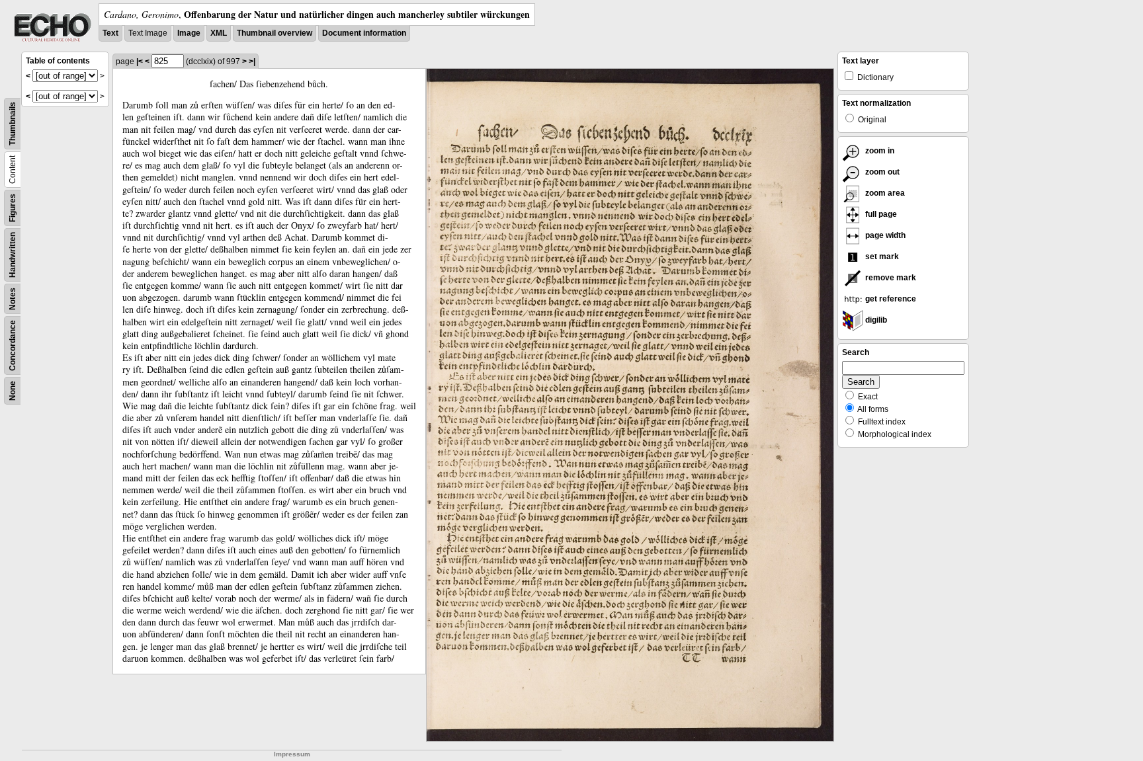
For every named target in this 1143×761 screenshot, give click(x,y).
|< (139, 61)
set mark (881, 256)
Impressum (292, 754)
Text (110, 33)
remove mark (889, 277)
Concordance (12, 345)
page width (884, 235)
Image (188, 33)
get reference (889, 298)
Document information (364, 33)
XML (218, 33)
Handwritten (12, 255)
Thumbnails (12, 123)
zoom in (878, 150)
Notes (12, 299)
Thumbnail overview (274, 33)
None (12, 391)
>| (252, 61)
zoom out (881, 172)
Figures (12, 208)
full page (880, 214)
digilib (875, 320)
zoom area (884, 193)
